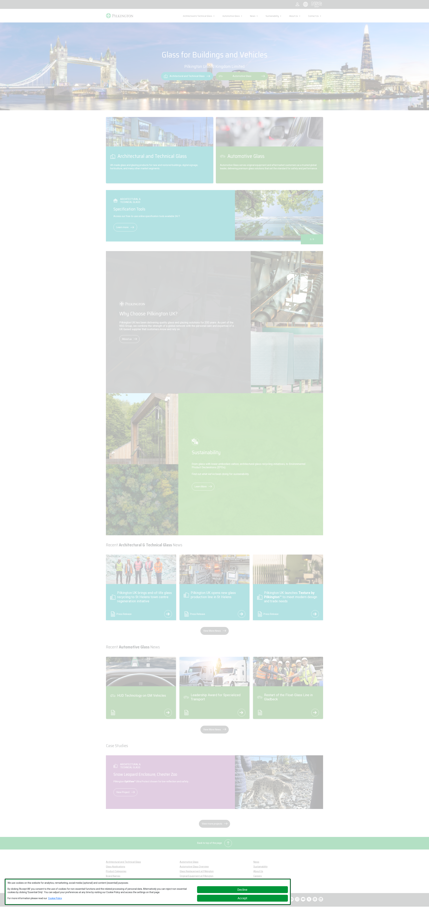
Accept (242, 898)
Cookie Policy (55, 898)
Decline (242, 889)
